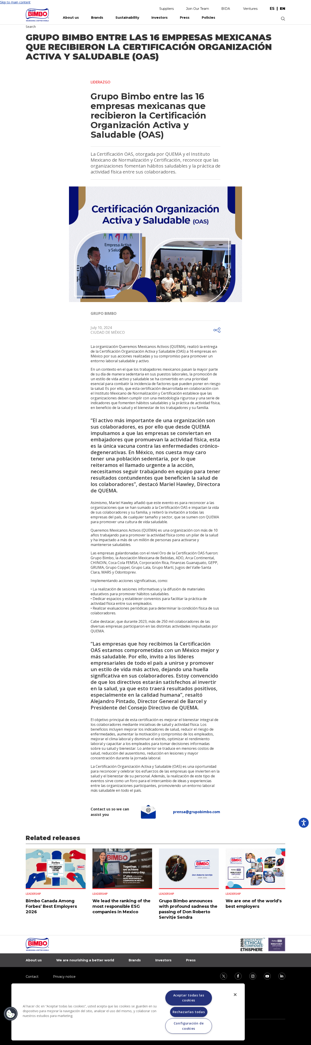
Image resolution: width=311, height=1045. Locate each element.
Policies (208, 18)
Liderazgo (100, 82)
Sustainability (127, 18)
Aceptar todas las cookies (188, 997)
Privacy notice (64, 977)
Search (31, 26)
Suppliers (166, 9)
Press (184, 18)
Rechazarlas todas (189, 1012)
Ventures (250, 9)
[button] (10, 1013)
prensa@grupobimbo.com (196, 811)
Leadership (33, 894)
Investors (159, 18)
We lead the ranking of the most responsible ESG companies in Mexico (121, 906)
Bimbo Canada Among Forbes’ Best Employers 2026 (51, 906)
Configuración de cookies (189, 1025)
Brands (97, 18)
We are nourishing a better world (85, 960)
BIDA (225, 9)
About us (71, 18)
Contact (32, 977)
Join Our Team (197, 9)
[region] (128, 1011)
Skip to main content (15, 2)
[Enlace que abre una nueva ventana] (220, 976)
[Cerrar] (235, 995)
